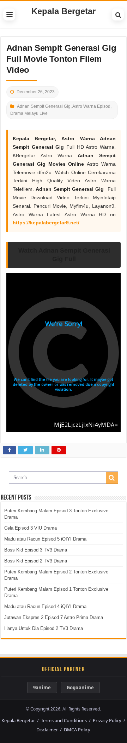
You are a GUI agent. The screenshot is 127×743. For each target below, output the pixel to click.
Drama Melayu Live (29, 113)
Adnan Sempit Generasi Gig (44, 106)
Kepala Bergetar (63, 11)
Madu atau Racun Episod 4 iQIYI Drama (45, 606)
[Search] (118, 14)
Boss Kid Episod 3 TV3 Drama (35, 550)
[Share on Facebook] (9, 450)
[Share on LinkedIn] (42, 450)
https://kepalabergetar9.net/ (46, 222)
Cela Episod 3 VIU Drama (30, 528)
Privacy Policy (107, 720)
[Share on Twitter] (25, 450)
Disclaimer (47, 729)
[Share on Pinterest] (59, 450)
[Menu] (9, 14)
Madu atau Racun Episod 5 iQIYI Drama (45, 539)
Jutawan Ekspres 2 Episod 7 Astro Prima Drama (53, 617)
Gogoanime (80, 687)
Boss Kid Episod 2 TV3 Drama (35, 561)
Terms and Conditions (64, 720)
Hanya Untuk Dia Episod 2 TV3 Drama (43, 628)
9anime (42, 687)
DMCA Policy (77, 729)
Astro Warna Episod (91, 106)
